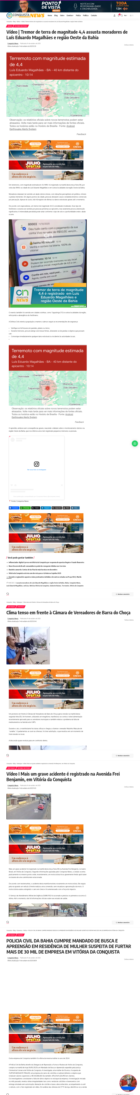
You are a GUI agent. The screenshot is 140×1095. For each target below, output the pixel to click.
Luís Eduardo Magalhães (14, 586)
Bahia (10, 26)
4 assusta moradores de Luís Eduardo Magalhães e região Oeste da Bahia (40, 583)
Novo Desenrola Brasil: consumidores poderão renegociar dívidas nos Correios (37, 566)
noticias (26, 586)
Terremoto (65, 586)
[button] (114, 15)
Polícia (20, 935)
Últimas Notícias (21, 26)
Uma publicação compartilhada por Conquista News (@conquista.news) (36, 496)
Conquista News (12, 43)
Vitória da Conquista (76, 586)
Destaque (11, 607)
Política (21, 607)
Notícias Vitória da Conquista (39, 586)
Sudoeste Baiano (55, 586)
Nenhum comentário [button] (123, 594)
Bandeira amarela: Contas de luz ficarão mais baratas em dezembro (33, 570)
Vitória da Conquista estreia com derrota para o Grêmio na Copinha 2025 (35, 573)
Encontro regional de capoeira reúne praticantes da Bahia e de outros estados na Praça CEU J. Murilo (45, 577)
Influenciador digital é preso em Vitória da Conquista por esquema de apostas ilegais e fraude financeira (46, 562)
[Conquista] (25, 15)
